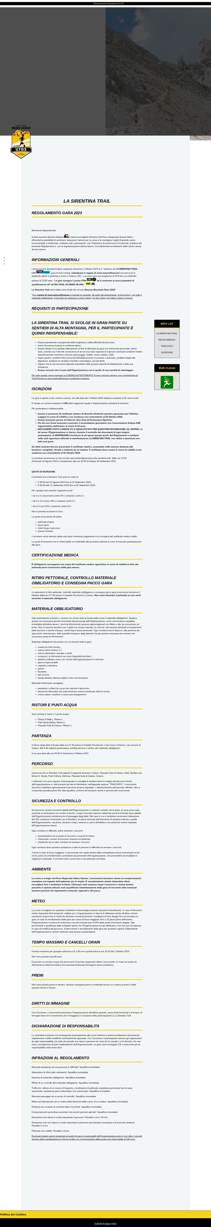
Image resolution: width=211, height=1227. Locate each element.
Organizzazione (101, 3)
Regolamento (166, 340)
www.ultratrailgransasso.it (82, 458)
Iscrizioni (167, 352)
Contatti (119, 3)
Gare (112, 3)
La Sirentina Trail (166, 333)
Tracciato (167, 346)
